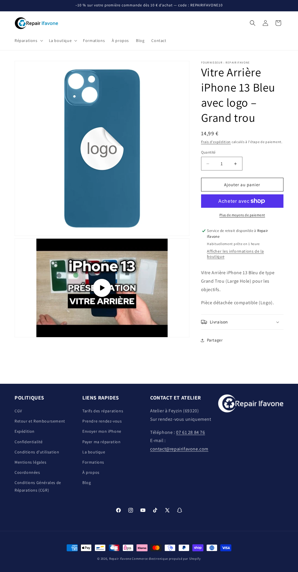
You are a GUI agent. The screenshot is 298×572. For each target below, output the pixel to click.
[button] (28, 40)
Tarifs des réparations (102, 410)
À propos (91, 472)
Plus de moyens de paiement (242, 215)
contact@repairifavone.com (179, 449)
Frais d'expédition (216, 142)
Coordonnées (27, 472)
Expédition (25, 431)
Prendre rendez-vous (102, 421)
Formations (93, 462)
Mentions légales (31, 462)
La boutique (93, 452)
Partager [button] (215, 340)
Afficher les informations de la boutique (235, 254)
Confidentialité (29, 441)
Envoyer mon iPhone (101, 431)
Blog (86, 482)
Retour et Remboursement (40, 421)
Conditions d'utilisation (37, 452)
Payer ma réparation (101, 441)
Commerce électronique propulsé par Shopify (166, 559)
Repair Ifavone (120, 559)
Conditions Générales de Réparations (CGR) (38, 486)
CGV (18, 410)
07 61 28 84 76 (190, 432)
